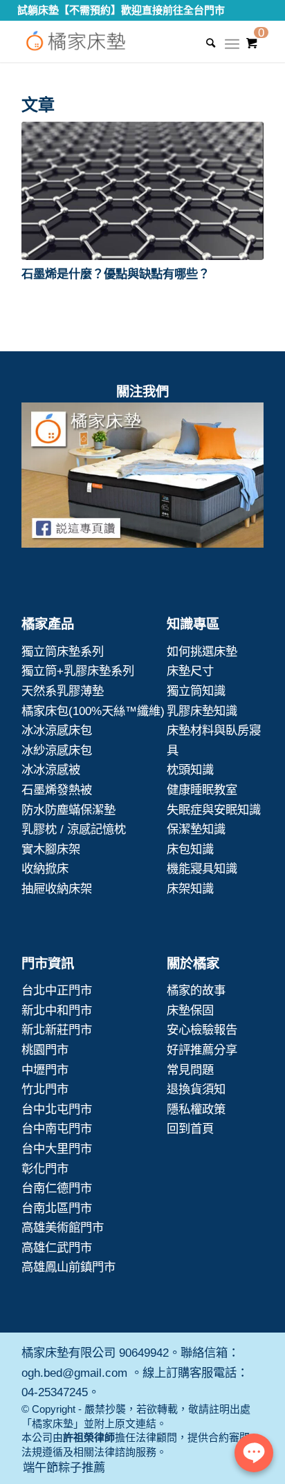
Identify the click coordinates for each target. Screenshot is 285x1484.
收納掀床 (44, 868)
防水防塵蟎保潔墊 (68, 810)
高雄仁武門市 (56, 1247)
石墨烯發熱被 (56, 789)
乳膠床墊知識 (202, 711)
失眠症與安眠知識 (214, 810)
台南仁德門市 (56, 1188)
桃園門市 (44, 1050)
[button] (142, 191)
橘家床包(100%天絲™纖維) (93, 711)
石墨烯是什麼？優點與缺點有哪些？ (115, 274)
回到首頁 (190, 1128)
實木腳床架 (50, 849)
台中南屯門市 (56, 1128)
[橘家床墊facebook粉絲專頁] (142, 478)
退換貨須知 (196, 1089)
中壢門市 (44, 1070)
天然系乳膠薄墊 (62, 691)
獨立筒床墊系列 (62, 651)
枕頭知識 (190, 769)
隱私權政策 (196, 1109)
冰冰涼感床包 (56, 730)
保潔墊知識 (196, 829)
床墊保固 (190, 1010)
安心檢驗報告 (202, 1029)
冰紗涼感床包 (56, 750)
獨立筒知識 (196, 691)
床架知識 (190, 888)
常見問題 (190, 1070)
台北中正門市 (56, 990)
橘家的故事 (196, 990)
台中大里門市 (56, 1148)
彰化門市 (44, 1168)
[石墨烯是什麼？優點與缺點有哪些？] (142, 191)
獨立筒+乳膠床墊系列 (77, 671)
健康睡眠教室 (202, 789)
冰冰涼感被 (50, 769)
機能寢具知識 (202, 868)
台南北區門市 (56, 1208)
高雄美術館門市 (62, 1227)
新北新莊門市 (56, 1029)
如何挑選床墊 (202, 651)
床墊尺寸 (190, 671)
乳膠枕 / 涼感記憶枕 (73, 829)
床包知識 (190, 849)
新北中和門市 (56, 1010)
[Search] (203, 43)
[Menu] (232, 48)
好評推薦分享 (202, 1050)
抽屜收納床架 (56, 888)
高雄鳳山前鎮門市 (68, 1267)
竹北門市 (44, 1089)
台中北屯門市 (56, 1109)
